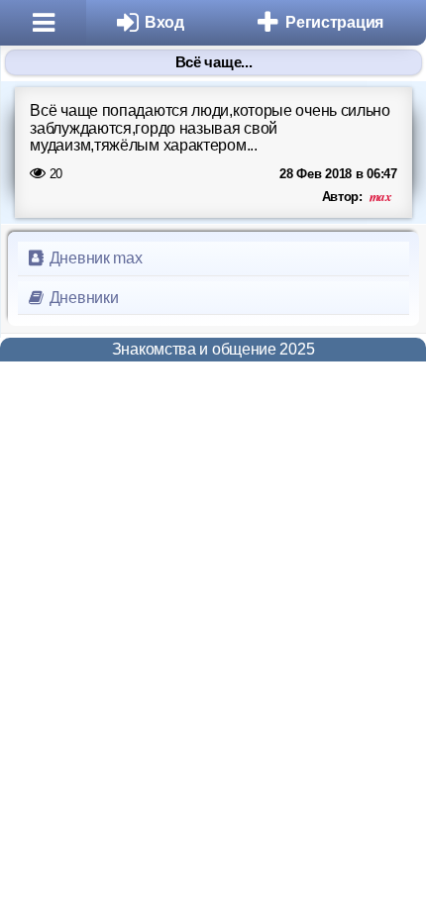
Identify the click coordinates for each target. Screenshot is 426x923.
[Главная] (43, 23)
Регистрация (334, 22)
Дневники (82, 297)
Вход (164, 22)
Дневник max (94, 258)
